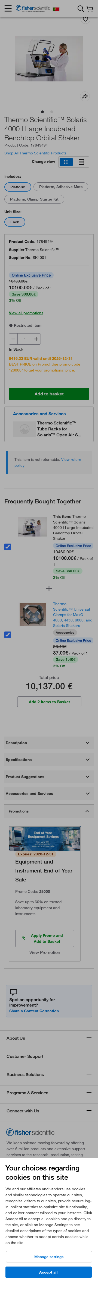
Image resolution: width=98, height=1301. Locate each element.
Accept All (48, 1272)
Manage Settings (48, 1256)
